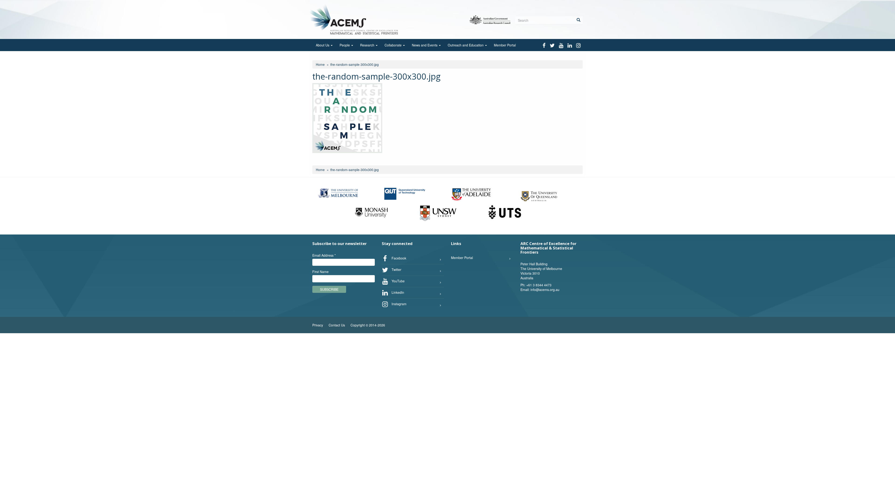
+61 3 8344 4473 (538, 285)
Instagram (398, 303)
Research (367, 45)
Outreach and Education (466, 45)
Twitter (396, 269)
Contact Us (337, 325)
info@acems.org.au (544, 289)
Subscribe (329, 289)
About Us (323, 45)
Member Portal (505, 45)
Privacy (317, 325)
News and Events (425, 45)
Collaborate (394, 45)
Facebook (398, 258)
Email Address (324, 255)
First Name (320, 271)
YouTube (398, 280)
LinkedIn (397, 292)
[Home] (355, 19)
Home (320, 64)
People (345, 45)
